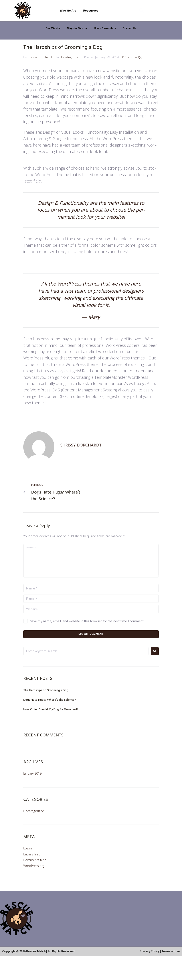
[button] (77, 28)
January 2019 (32, 773)
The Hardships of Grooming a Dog (45, 690)
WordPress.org (33, 866)
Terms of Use (171, 951)
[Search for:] (85, 651)
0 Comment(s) (132, 57)
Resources (90, 10)
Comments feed (35, 860)
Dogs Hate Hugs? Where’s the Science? (49, 699)
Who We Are (68, 10)
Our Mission (53, 28)
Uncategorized (70, 57)
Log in (27, 848)
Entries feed (31, 854)
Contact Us (129, 28)
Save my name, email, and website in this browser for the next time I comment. (87, 621)
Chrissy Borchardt (40, 57)
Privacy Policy (149, 951)
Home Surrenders (105, 28)
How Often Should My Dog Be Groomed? (50, 709)
